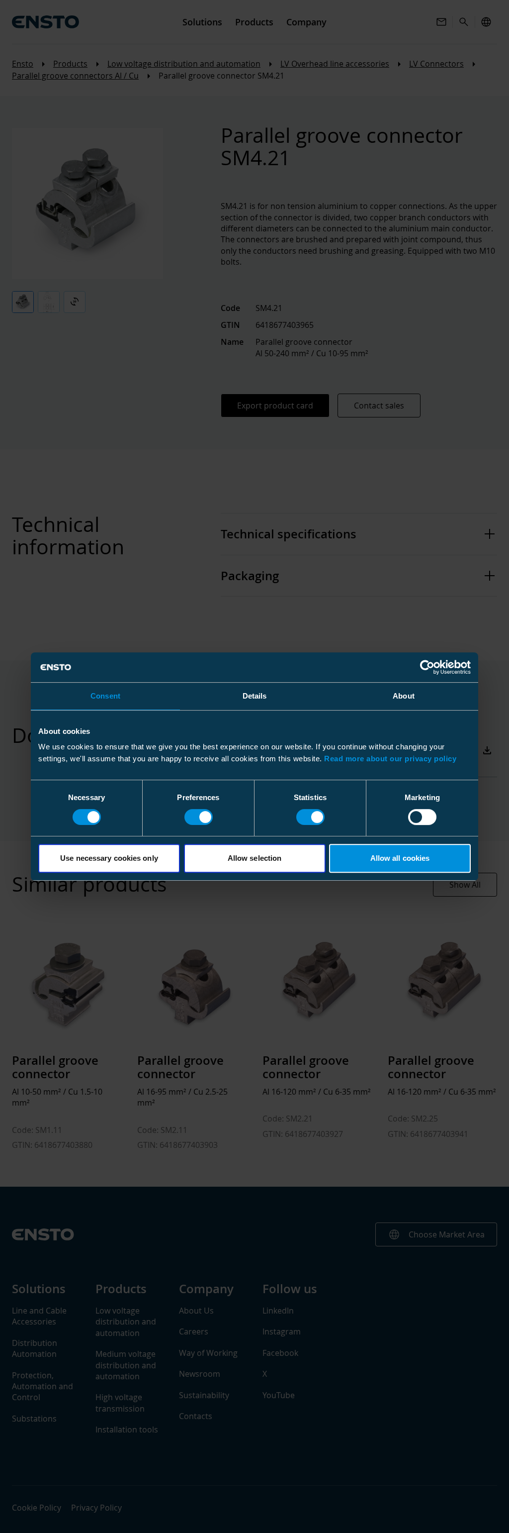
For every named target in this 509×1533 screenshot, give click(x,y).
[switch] (198, 817)
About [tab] (404, 696)
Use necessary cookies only (109, 858)
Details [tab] (255, 696)
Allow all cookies (400, 858)
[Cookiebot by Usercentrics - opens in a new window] (427, 667)
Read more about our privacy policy (390, 758)
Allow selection (255, 858)
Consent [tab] (105, 696)
